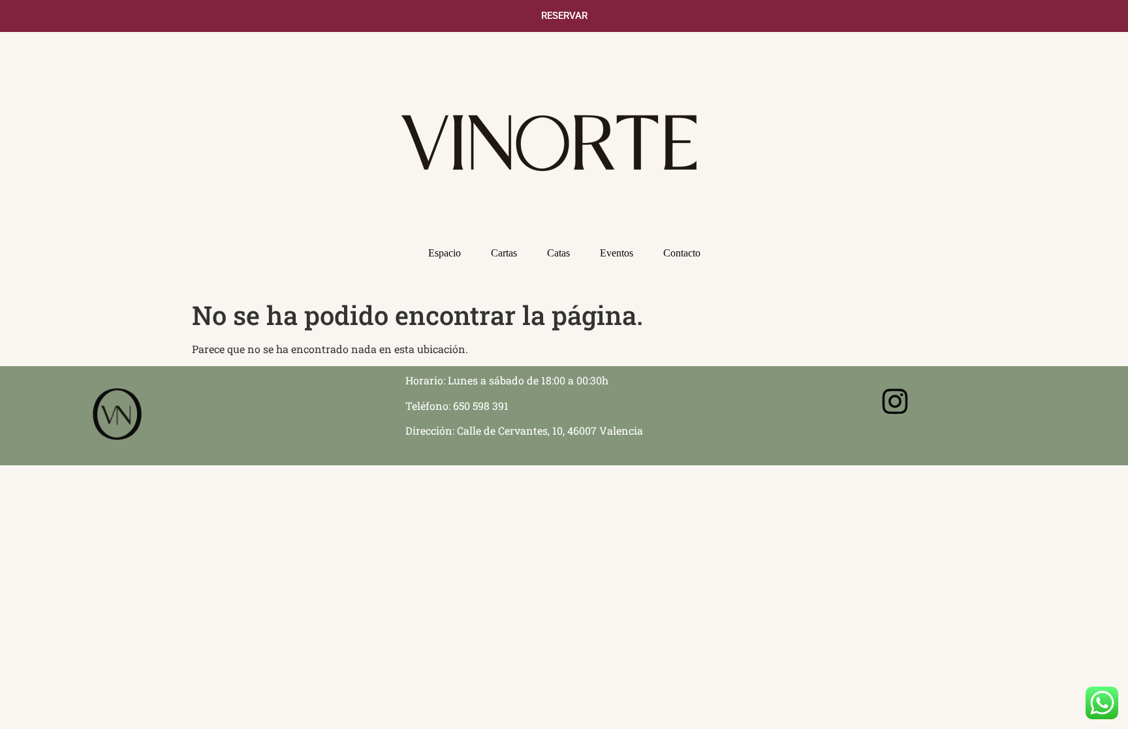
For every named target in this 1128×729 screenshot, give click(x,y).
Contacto (681, 252)
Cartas (504, 252)
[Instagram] (895, 401)
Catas (558, 252)
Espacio (444, 252)
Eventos (616, 252)
